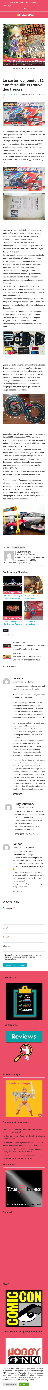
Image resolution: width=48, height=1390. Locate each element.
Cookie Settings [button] (10, 1384)
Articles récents (19, 548)
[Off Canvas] (4, 15)
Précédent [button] (6, 44)
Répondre (17, 794)
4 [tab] (22, 68)
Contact (22, 3)
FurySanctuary (12, 95)
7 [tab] (31, 68)
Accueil (5, 3)
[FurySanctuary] (9, 556)
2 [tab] (17, 68)
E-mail (6, 937)
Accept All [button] (23, 1384)
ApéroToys (7, 6)
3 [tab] (19, 68)
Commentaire (9, 908)
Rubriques (14, 3)
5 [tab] (25, 68)
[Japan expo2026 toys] (26, 45)
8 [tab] (34, 68)
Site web (6, 946)
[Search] (25, 9)
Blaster (5, 1129)
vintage (9, 635)
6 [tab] (28, 68)
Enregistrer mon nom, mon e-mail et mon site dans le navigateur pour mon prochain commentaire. (23, 957)
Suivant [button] (42, 44)
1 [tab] (14, 68)
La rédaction (31, 3)
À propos (7, 548)
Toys (5, 631)
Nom (5, 928)
